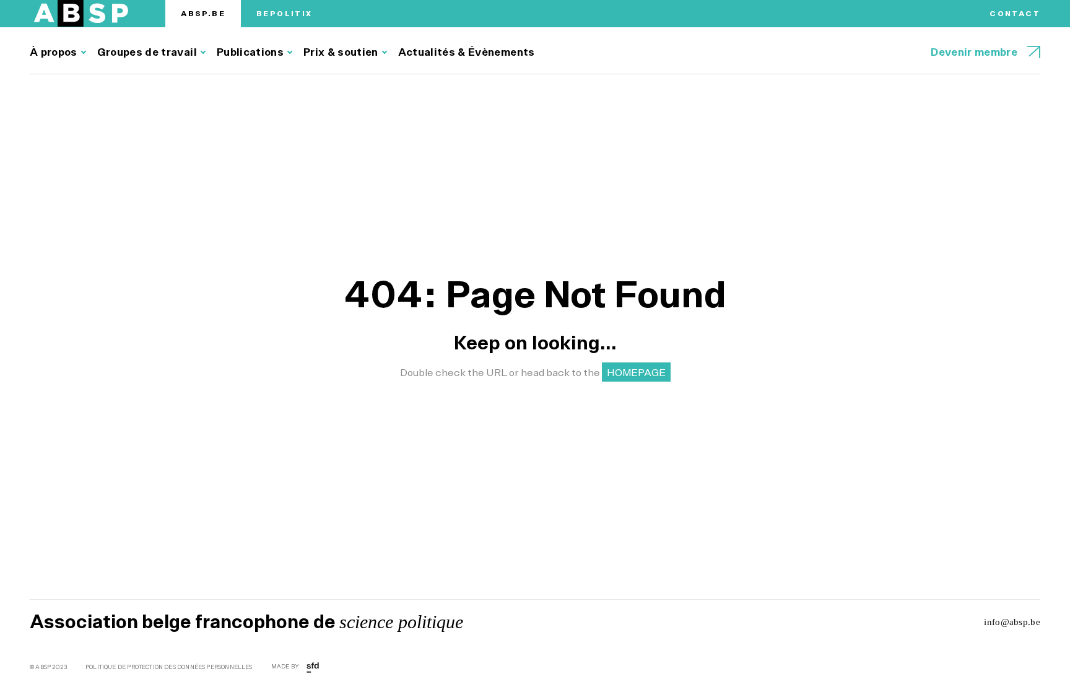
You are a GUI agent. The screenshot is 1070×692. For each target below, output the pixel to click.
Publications (250, 52)
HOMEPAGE (636, 372)
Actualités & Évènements (466, 52)
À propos (53, 52)
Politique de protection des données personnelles (169, 667)
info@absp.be (1012, 622)
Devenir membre (974, 52)
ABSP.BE (203, 13)
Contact (1015, 13)
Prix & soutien (340, 52)
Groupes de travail (147, 52)
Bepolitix (284, 13)
